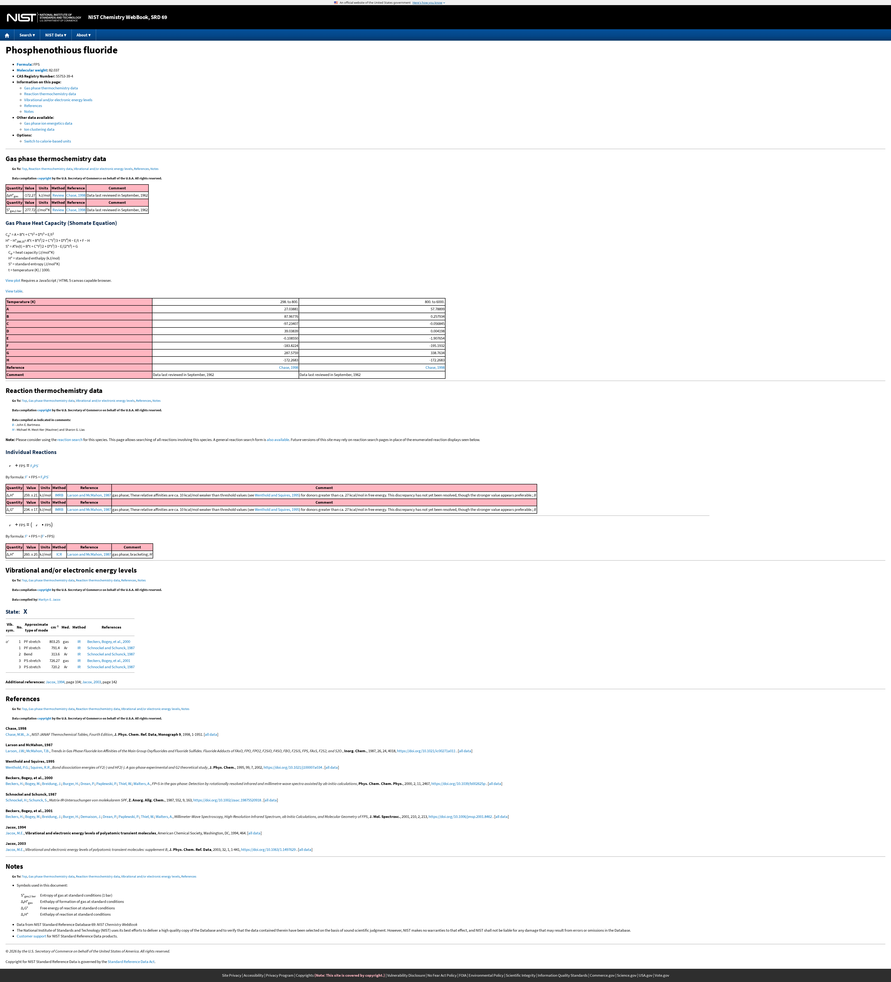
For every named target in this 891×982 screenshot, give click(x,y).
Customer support (31, 936)
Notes (29, 111)
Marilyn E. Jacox (49, 599)
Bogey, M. (32, 783)
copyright (44, 178)
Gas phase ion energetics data (48, 123)
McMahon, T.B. (37, 750)
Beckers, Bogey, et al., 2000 (108, 641)
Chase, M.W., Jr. (18, 734)
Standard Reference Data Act (131, 961)
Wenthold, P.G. (17, 767)
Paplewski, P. (106, 783)
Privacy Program (280, 975)
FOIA (462, 975)
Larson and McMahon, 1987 (89, 495)
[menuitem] (7, 35)
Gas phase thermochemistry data (51, 88)
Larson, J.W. (15, 750)
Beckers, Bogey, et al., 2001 (108, 660)
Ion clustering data (39, 129)
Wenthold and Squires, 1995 (277, 495)
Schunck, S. (38, 800)
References (33, 105)
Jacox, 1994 (55, 681)
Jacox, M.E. (15, 833)
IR (79, 641)
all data (211, 734)
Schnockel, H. (16, 800)
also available (278, 439)
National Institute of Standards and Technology (44, 17)
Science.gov (626, 975)
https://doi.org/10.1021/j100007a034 (293, 767)
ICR (59, 554)
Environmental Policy (486, 975)
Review (58, 195)
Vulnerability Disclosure (406, 975)
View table (14, 291)
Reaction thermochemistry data (50, 93)
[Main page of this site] (7, 35)
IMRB (59, 495)
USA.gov (645, 975)
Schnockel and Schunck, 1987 (111, 647)
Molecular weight (32, 70)
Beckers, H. (14, 783)
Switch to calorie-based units (47, 141)
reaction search (70, 439)
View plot (13, 280)
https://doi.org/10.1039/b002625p (458, 783)
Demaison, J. (91, 816)
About (82, 35)
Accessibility (254, 975)
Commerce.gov (602, 975)
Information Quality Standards (563, 975)
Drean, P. (88, 783)
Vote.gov (662, 975)
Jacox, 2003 (91, 681)
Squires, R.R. (40, 767)
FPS (34, 465)
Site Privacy (231, 975)
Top (24, 169)
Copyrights (305, 975)
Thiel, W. (125, 783)
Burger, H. (71, 783)
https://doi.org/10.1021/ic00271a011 (426, 750)
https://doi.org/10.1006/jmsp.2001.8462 (460, 816)
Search (25, 35)
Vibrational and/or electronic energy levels (58, 99)
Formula (24, 64)
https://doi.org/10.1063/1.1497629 (268, 849)
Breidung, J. (51, 783)
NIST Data (54, 35)
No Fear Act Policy (442, 975)
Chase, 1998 (75, 195)
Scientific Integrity (521, 975)
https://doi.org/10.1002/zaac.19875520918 (227, 800)
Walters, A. (141, 783)
